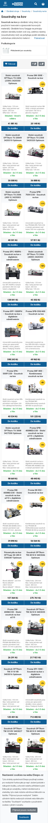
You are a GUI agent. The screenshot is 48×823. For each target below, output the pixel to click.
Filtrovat (11, 64)
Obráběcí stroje (12, 11)
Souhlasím (24, 817)
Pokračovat (39, 38)
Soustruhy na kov (40, 11)
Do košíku (13, 128)
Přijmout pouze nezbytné (24, 810)
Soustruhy (26, 11)
